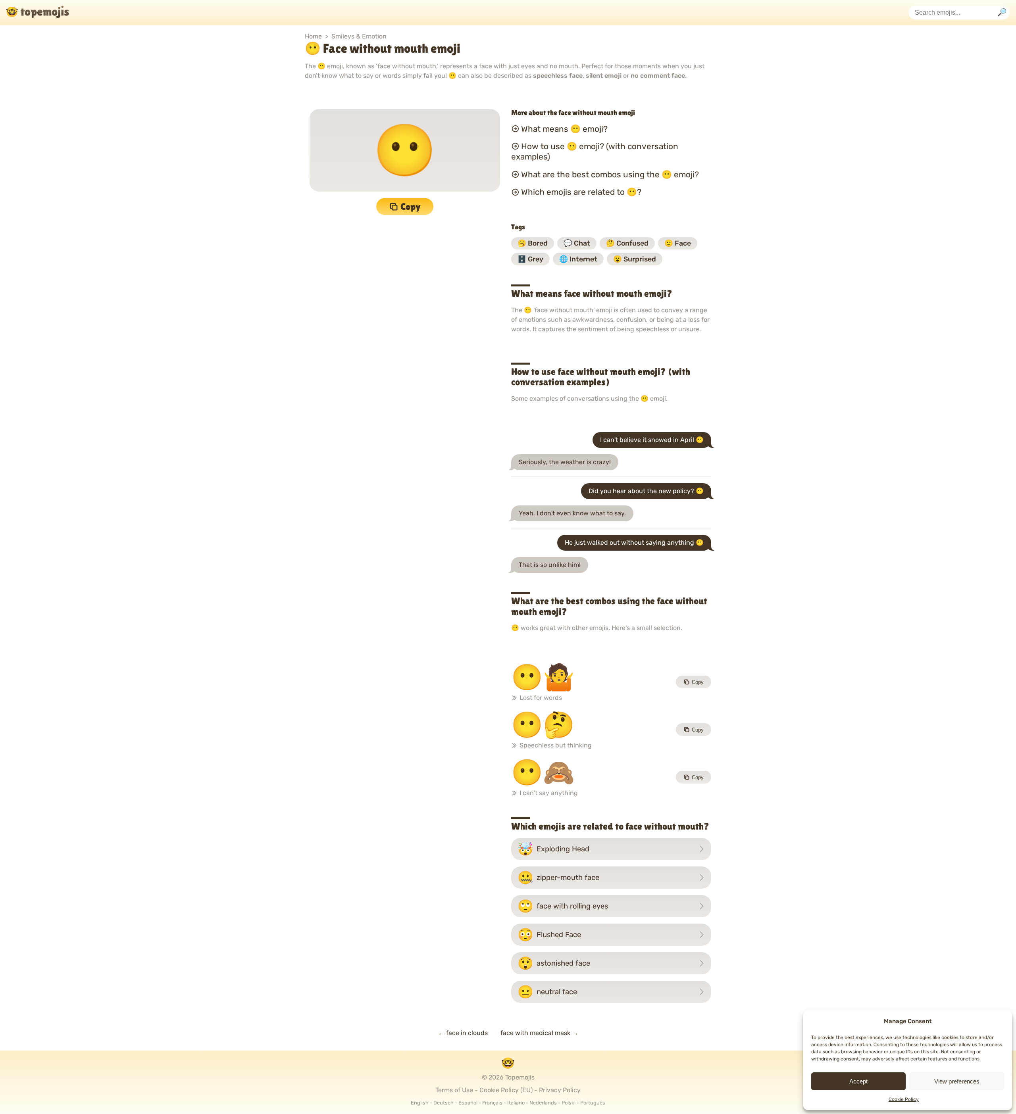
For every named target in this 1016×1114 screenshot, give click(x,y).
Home (313, 36)
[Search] (1002, 13)
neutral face (547, 991)
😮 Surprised (634, 259)
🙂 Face (677, 243)
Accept (858, 1081)
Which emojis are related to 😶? (581, 192)
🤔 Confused (627, 243)
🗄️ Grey (530, 259)
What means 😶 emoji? (564, 128)
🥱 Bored (533, 243)
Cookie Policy (904, 1099)
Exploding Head (553, 849)
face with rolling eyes (563, 906)
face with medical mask (539, 1033)
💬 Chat (577, 243)
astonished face (554, 963)
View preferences (956, 1081)
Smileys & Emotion (359, 36)
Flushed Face (549, 934)
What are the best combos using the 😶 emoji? (610, 174)
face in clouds (463, 1033)
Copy (410, 206)
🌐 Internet (578, 259)
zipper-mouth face (558, 877)
